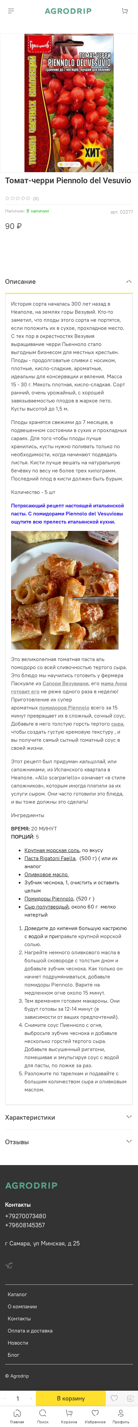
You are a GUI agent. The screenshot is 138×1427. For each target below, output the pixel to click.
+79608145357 (25, 1225)
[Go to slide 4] (77, 164)
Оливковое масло (46, 874)
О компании (22, 1306)
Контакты (19, 1318)
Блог (13, 1354)
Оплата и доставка (30, 1330)
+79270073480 (25, 1216)
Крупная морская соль (51, 850)
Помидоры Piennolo (48, 898)
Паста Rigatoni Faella (49, 858)
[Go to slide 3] (71, 164)
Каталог (17, 1294)
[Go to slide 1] (61, 164)
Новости (18, 1342)
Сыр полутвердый (46, 906)
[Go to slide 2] (66, 164)
